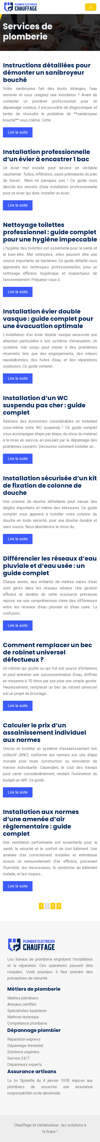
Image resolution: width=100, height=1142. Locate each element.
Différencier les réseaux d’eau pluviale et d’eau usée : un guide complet (50, 565)
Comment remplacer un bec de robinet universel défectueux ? (47, 652)
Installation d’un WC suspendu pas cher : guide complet (44, 405)
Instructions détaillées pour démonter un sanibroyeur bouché (47, 72)
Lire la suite (18, 132)
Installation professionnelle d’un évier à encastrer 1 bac (46, 155)
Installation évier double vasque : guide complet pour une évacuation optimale (48, 318)
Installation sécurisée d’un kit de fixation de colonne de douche (50, 485)
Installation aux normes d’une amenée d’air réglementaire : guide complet (41, 823)
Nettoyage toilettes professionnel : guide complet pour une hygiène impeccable (50, 232)
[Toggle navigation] (90, 7)
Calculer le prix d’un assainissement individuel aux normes (44, 732)
